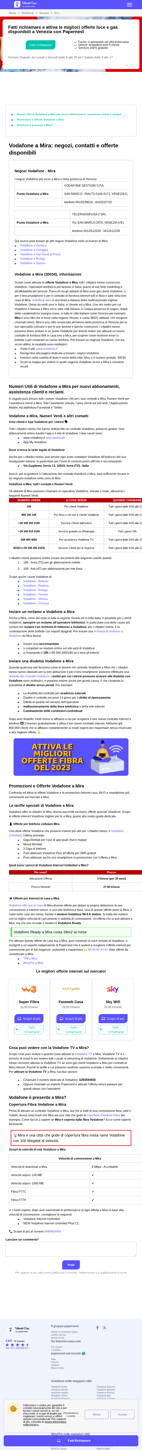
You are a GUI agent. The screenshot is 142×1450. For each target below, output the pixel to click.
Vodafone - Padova (35, 585)
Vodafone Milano (59, 1389)
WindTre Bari (103, 1448)
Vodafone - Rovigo (35, 590)
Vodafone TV (83, 1054)
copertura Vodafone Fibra (103, 1115)
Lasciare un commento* (22, 1239)
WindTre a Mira (33, 962)
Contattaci (56, 1350)
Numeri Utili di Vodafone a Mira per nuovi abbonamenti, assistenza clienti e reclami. (69, 114)
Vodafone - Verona (35, 598)
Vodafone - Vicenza (36, 603)
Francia (55, 1362)
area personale (55, 437)
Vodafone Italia (42, 300)
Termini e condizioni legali (64, 1332)
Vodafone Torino (59, 1395)
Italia (53, 1359)
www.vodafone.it (47, 348)
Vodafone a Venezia (33, 245)
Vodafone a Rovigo (32, 258)
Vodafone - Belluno (35, 581)
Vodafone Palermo (60, 1398)
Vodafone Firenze (105, 1392)
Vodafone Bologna (106, 1389)
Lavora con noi (58, 1335)
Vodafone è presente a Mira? (35, 125)
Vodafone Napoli (59, 1392)
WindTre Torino (58, 1448)
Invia (71, 1264)
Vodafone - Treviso (35, 594)
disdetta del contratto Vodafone (29, 676)
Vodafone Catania (106, 1398)
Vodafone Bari (104, 1395)
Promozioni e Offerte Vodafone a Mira (40, 119)
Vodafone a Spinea (32, 263)
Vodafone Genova (106, 1387)
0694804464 (52, 1231)
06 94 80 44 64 (98, 949)
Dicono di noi (57, 1338)
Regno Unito (57, 1368)
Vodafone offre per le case (26, 905)
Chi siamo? (56, 1347)
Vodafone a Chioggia (34, 249)
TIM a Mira (30, 958)
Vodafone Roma (59, 1387)
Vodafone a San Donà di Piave (40, 254)
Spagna (55, 1365)
